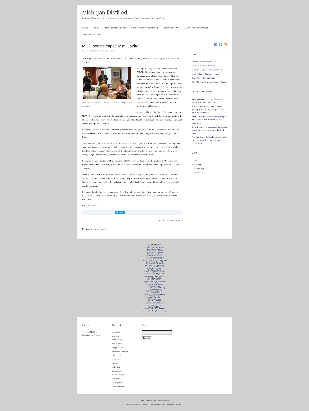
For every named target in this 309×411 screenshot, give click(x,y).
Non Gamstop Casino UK (154, 255)
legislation (116, 367)
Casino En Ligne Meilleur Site (154, 271)
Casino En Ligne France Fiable (155, 302)
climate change (117, 339)
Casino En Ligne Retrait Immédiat (154, 312)
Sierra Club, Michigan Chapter (203, 78)
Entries (196, 164)
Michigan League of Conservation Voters (207, 69)
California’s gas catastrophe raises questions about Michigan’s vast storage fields (209, 140)
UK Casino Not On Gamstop (154, 265)
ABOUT (96, 28)
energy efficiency (118, 347)
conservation (117, 343)
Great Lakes (116, 359)
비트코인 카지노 (154, 296)
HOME (85, 28)
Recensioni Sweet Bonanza (154, 297)
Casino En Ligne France (154, 275)
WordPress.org (197, 172)
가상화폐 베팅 (155, 292)
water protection (118, 386)
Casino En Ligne (154, 307)
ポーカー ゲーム (154, 310)
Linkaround (116, 370)
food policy (116, 355)
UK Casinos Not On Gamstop (154, 263)
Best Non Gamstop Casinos (154, 257)
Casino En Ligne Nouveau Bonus (154, 294)
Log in (194, 160)
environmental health (120, 351)
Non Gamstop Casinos (115, 28)
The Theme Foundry (161, 400)
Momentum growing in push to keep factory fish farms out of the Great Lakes (208, 109)
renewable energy (118, 374)
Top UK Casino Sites (154, 278)
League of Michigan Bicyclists (203, 65)
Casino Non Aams (154, 286)
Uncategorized (174, 220)
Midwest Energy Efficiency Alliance (205, 74)
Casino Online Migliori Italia (154, 247)
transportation (117, 378)
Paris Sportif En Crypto (154, 254)
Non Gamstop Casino (155, 246)
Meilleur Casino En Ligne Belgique (154, 287)
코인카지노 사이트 (154, 305)
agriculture (116, 332)
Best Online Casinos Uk (154, 279)
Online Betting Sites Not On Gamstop (154, 260)
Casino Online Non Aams (154, 252)
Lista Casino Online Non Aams (154, 281)
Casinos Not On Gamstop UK (145, 28)
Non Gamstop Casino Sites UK (154, 276)
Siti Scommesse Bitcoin (154, 289)
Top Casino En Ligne (154, 299)
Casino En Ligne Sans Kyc (154, 291)
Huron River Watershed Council (204, 61)
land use (115, 363)
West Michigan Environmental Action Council (209, 82)
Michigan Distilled (104, 12)
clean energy (117, 335)
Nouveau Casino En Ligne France (154, 308)
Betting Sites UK (171, 28)
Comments (198, 168)
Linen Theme (145, 400)
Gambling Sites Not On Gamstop (154, 267)
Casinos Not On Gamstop (196, 28)
